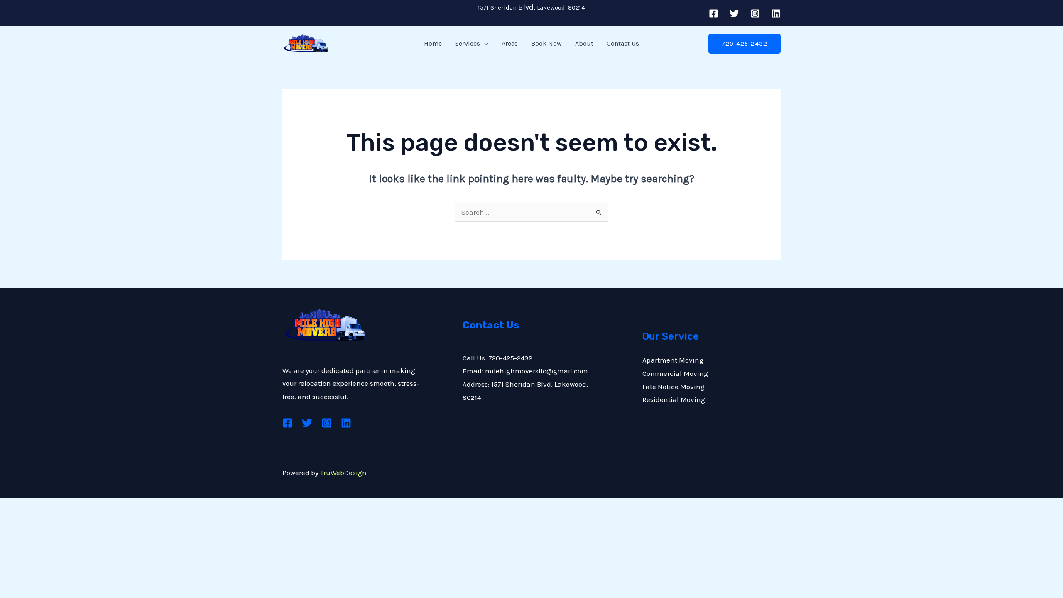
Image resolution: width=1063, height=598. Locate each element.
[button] (484, 43)
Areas (510, 43)
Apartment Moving (672, 360)
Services (467, 43)
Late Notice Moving (673, 386)
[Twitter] (734, 13)
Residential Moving (673, 399)
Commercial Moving (675, 373)
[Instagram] (755, 13)
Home (433, 43)
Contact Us (623, 43)
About (584, 43)
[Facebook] (713, 13)
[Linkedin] (776, 13)
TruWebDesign (343, 472)
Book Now (546, 43)
